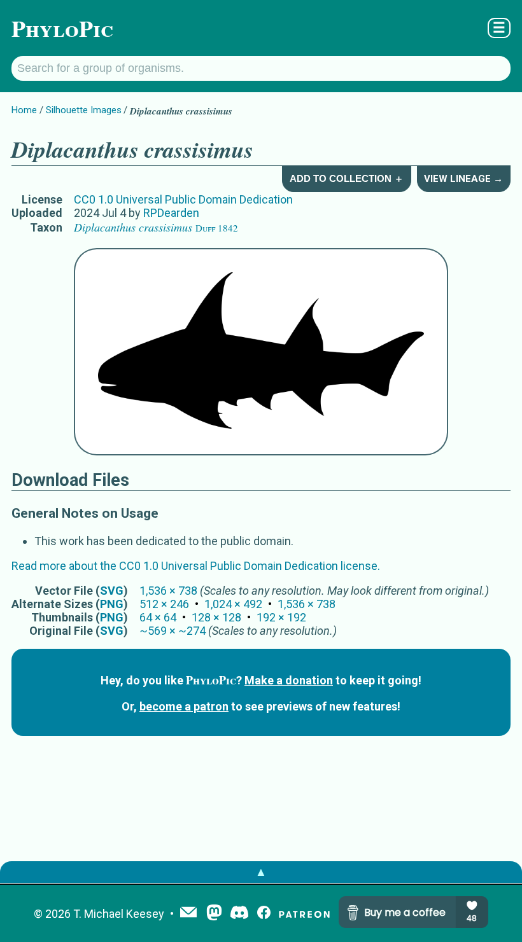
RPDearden (171, 212)
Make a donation (288, 680)
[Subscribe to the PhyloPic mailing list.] (188, 913)
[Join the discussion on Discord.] (239, 914)
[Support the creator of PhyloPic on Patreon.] (304, 913)
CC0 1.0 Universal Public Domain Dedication (183, 199)
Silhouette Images (84, 110)
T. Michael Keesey (118, 913)
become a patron (184, 706)
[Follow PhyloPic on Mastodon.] (214, 913)
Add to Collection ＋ (347, 178)
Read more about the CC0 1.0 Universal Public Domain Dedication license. (195, 565)
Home (24, 110)
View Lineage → (463, 178)
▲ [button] (261, 871)
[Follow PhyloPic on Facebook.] (264, 914)
